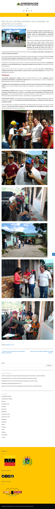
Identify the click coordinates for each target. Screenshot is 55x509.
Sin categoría (4, 434)
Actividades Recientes (6, 396)
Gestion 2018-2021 (6, 414)
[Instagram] (31, 10)
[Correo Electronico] (23, 10)
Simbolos (4, 432)
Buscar (3, 363)
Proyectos (4, 427)
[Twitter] (26, 10)
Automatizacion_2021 (21, 26)
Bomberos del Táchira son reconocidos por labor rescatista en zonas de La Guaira (20, 380)
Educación (4, 409)
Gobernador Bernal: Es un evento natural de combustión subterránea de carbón (19, 378)
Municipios (4, 422)
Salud (3, 429)
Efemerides (4, 411)
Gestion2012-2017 (10, 344)
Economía (4, 406)
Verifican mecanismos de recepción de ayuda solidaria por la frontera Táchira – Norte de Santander (23, 375)
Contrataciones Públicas (7, 398)
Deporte (3, 401)
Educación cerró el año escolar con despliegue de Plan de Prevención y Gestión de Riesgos (22, 386)
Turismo (3, 437)
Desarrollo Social (5, 404)
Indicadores (4, 419)
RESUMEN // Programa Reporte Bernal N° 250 (12, 383)
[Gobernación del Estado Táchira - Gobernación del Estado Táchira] (27, 4)
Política (3, 424)
